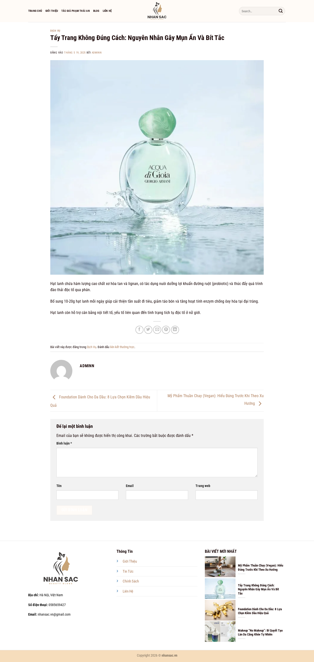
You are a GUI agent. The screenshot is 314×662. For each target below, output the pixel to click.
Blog (96, 11)
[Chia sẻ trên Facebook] (139, 330)
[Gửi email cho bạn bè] (157, 330)
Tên (59, 486)
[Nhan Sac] (157, 11)
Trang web (203, 486)
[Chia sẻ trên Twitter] (148, 330)
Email (130, 486)
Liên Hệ (107, 11)
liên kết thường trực (122, 347)
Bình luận (64, 443)
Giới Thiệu (51, 11)
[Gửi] (280, 11)
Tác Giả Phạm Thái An (75, 11)
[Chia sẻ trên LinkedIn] (175, 330)
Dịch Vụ (55, 30)
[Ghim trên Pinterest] (166, 330)
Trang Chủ (35, 11)
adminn (97, 52)
